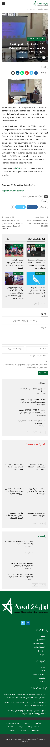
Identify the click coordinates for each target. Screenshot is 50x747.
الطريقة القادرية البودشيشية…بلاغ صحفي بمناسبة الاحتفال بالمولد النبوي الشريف (27, 712)
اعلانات (43, 682)
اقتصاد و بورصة (33, 727)
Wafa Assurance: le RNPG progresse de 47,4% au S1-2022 (37, 223)
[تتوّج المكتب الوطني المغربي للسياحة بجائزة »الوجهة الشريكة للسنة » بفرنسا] (13, 504)
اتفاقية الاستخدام (39, 647)
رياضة (21, 727)
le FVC (24, 196)
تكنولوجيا (42, 678)
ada (41, 196)
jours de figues (33, 196)
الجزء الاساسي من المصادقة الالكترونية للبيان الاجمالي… (22, 564)
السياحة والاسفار (39, 674)
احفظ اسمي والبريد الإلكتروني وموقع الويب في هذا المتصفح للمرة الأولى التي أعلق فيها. (25, 366)
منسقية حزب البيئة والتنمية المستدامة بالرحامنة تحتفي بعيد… (19, 542)
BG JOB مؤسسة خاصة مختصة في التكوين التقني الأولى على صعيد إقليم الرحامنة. (12, 224)
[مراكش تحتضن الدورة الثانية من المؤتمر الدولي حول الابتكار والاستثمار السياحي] (36, 480)
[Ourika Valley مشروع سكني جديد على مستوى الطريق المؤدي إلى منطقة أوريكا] (10, 403)
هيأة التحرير (41, 640)
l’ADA (17, 168)
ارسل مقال (42, 651)
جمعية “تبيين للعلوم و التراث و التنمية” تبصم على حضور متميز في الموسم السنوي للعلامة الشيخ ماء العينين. (25, 696)
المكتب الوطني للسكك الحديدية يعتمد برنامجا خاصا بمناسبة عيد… (20, 575)
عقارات (43, 667)
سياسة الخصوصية (39, 643)
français (12, 730)
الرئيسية (38, 723)
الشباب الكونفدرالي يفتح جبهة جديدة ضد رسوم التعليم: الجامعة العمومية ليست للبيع (25, 704)
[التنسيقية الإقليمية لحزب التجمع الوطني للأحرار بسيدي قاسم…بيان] (36, 278)
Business (31, 39)
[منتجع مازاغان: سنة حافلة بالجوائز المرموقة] (36, 504)
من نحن (43, 636)
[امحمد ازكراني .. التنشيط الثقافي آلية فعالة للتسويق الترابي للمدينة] (14, 250)
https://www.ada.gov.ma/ (13, 191)
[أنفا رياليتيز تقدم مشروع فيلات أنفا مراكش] (10, 392)
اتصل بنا (42, 654)
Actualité (40, 39)
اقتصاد (43, 671)
